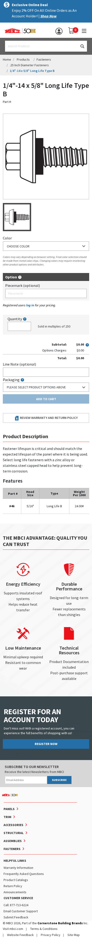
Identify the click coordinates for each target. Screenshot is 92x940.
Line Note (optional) (19, 364)
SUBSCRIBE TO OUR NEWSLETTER (32, 766)
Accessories (13, 825)
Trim (7, 817)
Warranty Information (18, 868)
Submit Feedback (16, 917)
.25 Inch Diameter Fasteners (29, 65)
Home (7, 59)
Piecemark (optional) (22, 285)
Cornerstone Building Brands (60, 923)
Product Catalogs (16, 880)
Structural (14, 833)
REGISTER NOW (46, 744)
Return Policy (13, 886)
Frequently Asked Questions (24, 874)
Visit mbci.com (13, 929)
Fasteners (44, 59)
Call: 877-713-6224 (16, 905)
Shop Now (48, 16)
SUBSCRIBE (59, 780)
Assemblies (13, 841)
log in (30, 305)
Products (23, 59)
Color (7, 238)
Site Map (73, 935)
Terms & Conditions (44, 929)
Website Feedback (20, 935)
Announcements (15, 892)
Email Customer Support (21, 911)
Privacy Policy (50, 935)
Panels (9, 809)
